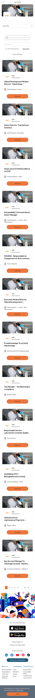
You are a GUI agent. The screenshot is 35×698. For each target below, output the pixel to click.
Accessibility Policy (27, 672)
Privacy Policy (27, 669)
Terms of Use (27, 678)
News (14, 676)
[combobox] (16, 44)
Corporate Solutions (5, 677)
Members (16, 672)
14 (25, 587)
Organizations (6, 672)
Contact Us (5, 674)
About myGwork (6, 669)
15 (28, 587)
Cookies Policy (27, 676)
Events (15, 674)
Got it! (17, 694)
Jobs (14, 669)
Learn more (19, 690)
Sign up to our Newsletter (17, 660)
